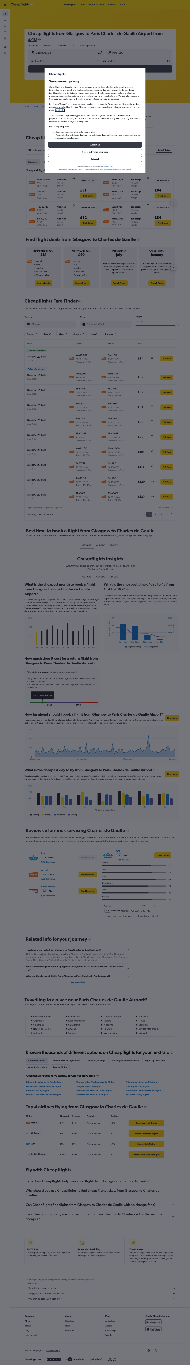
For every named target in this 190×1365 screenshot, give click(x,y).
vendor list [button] (60, 110)
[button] (95, 145)
